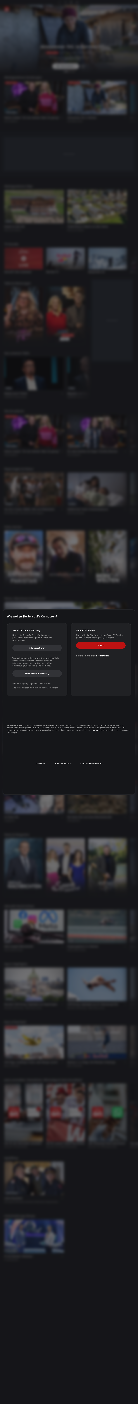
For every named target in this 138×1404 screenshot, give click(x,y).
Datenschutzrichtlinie (63, 763)
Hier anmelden (102, 656)
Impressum (40, 763)
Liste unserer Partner (100, 730)
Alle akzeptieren (37, 648)
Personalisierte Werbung (37, 673)
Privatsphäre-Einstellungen (91, 763)
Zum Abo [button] (100, 645)
